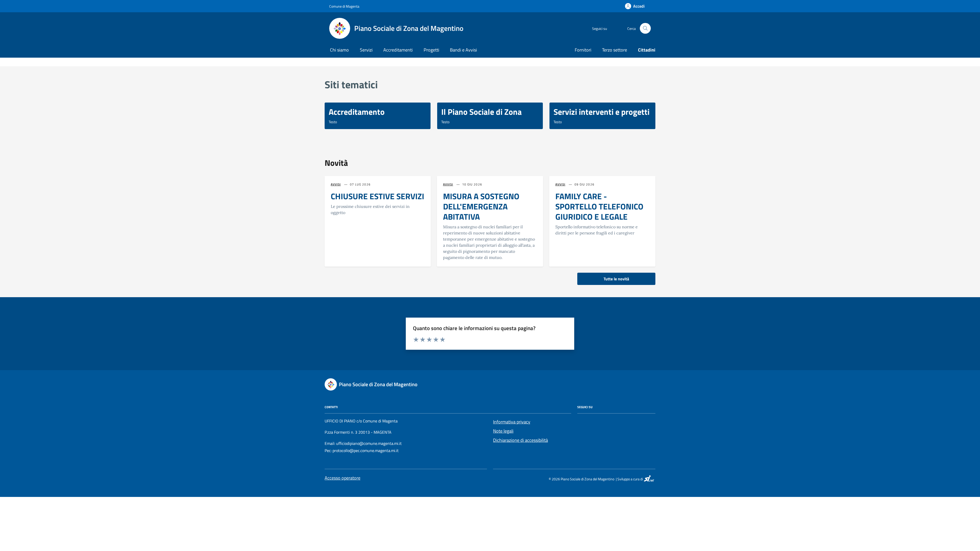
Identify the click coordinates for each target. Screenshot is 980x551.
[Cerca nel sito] (645, 28)
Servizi (366, 49)
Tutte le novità (616, 279)
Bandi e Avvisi (463, 49)
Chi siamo (339, 49)
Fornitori (583, 49)
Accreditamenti (398, 49)
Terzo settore (614, 49)
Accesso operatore (342, 477)
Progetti (431, 49)
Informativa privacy (511, 421)
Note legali (503, 431)
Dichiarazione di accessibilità (520, 440)
